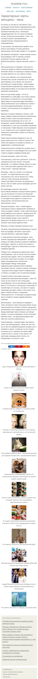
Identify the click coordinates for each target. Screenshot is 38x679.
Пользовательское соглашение (15, 671)
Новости (16, 7)
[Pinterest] (19, 346)
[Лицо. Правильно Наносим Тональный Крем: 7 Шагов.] (19, 364)
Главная (8, 7)
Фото (29, 11)
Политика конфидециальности (10, 674)
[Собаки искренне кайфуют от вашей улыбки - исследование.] (19, 406)
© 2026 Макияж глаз (7, 669)
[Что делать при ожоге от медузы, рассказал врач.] (19, 605)
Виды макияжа (26, 7)
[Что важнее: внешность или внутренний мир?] (19, 542)
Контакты (5, 671)
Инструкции (20, 11)
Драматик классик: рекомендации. (14, 659)
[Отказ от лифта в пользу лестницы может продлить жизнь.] (19, 385)
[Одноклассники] (26, 346)
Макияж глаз (19, 3)
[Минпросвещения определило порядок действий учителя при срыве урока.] (19, 561)
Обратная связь (6, 676)
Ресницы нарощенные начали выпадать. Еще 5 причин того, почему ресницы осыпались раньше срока (17, 629)
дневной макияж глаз (12, 343)
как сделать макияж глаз (24, 343)
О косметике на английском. (12, 656)
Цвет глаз (10, 11)
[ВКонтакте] (11, 346)
